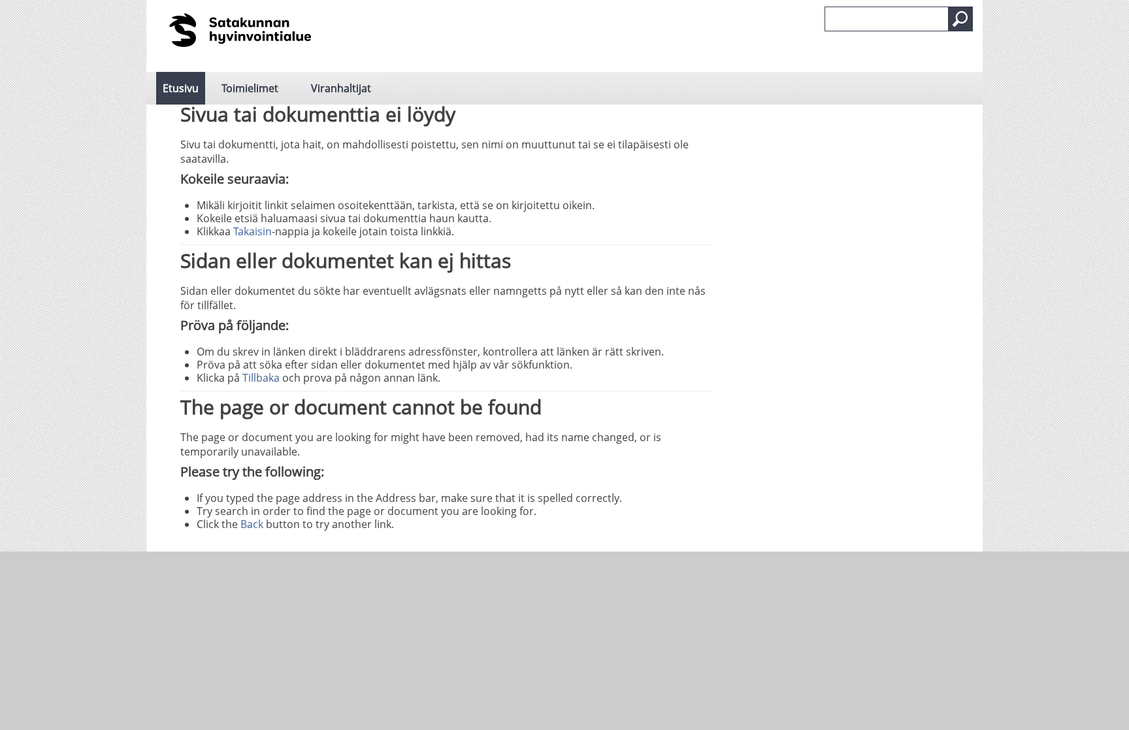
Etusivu (181, 88)
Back (251, 524)
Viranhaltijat (341, 88)
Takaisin (252, 231)
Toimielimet (249, 88)
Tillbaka (261, 378)
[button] (960, 19)
